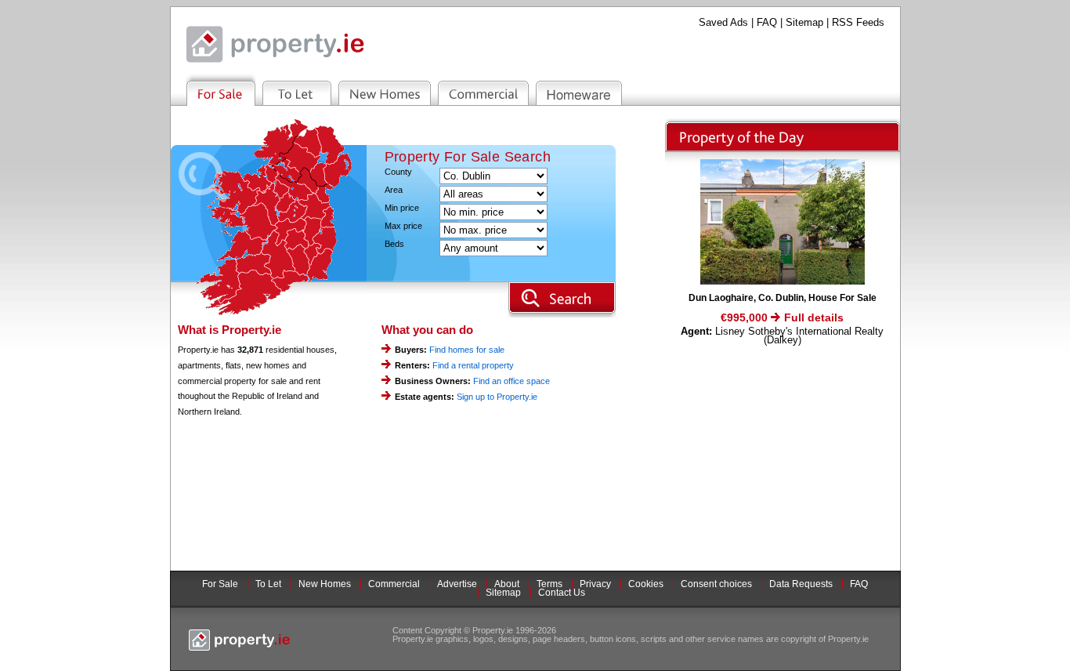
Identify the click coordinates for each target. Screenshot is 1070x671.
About (506, 584)
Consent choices (716, 584)
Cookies (645, 584)
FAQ (767, 22)
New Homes (324, 584)
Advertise (457, 584)
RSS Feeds (858, 22)
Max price (403, 226)
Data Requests (801, 584)
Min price (402, 208)
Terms (549, 584)
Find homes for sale (466, 349)
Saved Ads (723, 22)
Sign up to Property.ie (497, 396)
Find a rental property (473, 365)
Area (394, 190)
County (398, 172)
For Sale (220, 584)
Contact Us (561, 592)
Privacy (595, 584)
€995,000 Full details (782, 317)
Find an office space (511, 381)
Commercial (394, 584)
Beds (394, 244)
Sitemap (804, 22)
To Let (268, 584)
